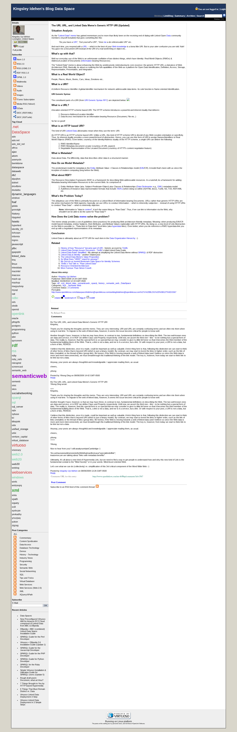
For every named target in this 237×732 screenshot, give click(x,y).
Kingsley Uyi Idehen (67, 276)
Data (168, 35)
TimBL (125, 248)
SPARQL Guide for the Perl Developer (32, 638)
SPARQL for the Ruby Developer (30, 665)
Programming (26, 561)
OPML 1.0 (21, 77)
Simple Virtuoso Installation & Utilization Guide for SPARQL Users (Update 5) (33, 672)
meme (82, 216)
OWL (159, 186)
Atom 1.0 (21, 59)
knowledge (121, 46)
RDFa (120, 189)
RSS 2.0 (20, 64)
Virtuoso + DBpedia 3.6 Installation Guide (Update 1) (33, 643)
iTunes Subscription (26, 99)
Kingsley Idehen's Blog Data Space (44, 9)
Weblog (158, 16)
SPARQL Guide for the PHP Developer (32, 654)
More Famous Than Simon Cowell (76, 268)
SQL (22, 574)
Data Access (25, 544)
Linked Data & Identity (70, 255)
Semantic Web (26, 568)
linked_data (71, 283)
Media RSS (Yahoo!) (26, 104)
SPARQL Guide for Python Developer (32, 660)
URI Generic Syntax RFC (95, 100)
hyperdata (116, 226)
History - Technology (29, 554)
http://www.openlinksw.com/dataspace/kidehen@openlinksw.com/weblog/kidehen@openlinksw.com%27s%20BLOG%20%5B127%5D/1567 (113, 292)
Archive (191, 16)
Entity (92, 168)
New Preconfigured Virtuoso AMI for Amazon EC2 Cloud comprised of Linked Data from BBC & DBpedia (32, 622)
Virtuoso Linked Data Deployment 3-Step (29, 695)
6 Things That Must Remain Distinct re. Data (32, 690)
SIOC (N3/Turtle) (24, 117)
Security (23, 564)
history (102, 283)
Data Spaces (26, 616)
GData (20, 108)
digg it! (83, 298)
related (57, 298)
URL (85, 46)
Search (200, 16)
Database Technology (29, 548)
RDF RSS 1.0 (23, 73)
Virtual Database (27, 581)
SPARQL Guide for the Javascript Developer (30, 649)
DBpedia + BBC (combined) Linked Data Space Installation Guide (32, 631)
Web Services (26, 584)
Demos (23, 551)
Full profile (17, 50)
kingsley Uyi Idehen (69, 471)
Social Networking (28, 571)
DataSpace (126, 283)
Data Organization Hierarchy (122, 238)
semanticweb (84, 283)
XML (22, 591)
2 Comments (73, 288)
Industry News (26, 558)
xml (62, 283)
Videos (20, 86)
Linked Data (71, 131)
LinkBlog (168, 16)
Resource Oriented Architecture (75, 266)
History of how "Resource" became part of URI (82, 248)
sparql (94, 283)
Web (114, 46)
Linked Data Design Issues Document (78, 250)
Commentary (25, 538)
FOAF (21, 47)
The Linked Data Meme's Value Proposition (80, 257)
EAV (142, 168)
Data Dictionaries (144, 186)
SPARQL (142, 252)
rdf (58, 283)
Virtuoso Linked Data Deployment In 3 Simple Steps (30, 702)
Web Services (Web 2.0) (31, 588)
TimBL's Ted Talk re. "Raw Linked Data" (78, 263)
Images (20, 95)
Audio (19, 90)
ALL (15, 534)
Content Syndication (29, 541)
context (88, 209)
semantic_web (112, 283)
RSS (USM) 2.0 (24, 68)
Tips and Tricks (27, 578)
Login (223, 9)
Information (87, 61)
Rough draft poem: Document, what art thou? (31, 679)
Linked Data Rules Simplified (73, 252)
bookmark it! (70, 298)
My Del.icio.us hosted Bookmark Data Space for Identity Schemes (90, 261)
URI (75, 42)
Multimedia (21, 82)
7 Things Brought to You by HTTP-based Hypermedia (32, 684)
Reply (53, 378)
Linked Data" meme (67, 35)
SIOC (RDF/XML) (25, 113)
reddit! (92, 298)
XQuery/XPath (26, 594)
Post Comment (58, 482)
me (105, 42)
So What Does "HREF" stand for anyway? (80, 259)
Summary (180, 16)
